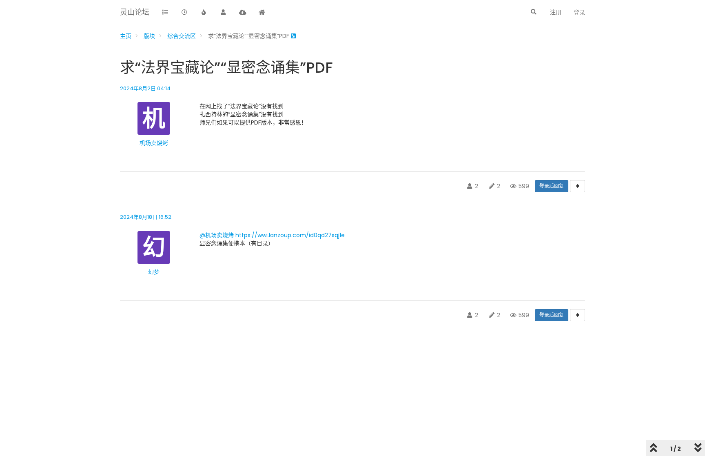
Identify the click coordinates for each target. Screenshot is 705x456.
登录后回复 (551, 185)
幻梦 (154, 272)
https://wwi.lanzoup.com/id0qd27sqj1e (290, 235)
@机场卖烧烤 (217, 235)
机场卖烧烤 (154, 143)
